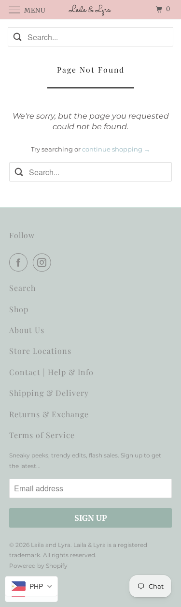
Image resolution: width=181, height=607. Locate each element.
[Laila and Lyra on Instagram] (44, 262)
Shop (18, 309)
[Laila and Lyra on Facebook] (20, 262)
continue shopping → (116, 149)
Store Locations (40, 351)
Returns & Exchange (49, 414)
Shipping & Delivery (49, 393)
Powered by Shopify (38, 565)
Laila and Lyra (50, 544)
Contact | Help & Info (51, 372)
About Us (26, 330)
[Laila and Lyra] (90, 9)
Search (22, 288)
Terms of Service (42, 435)
